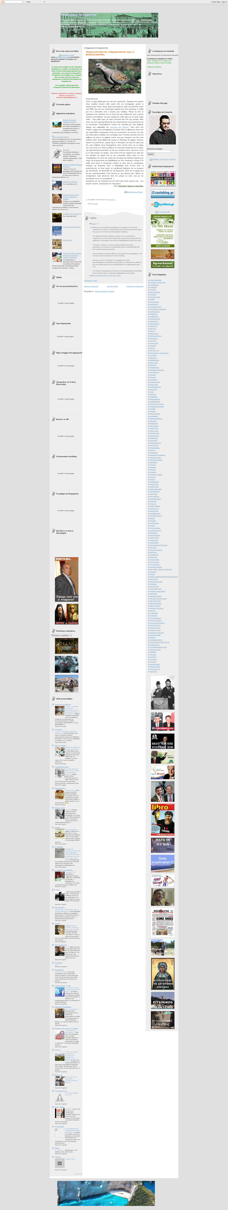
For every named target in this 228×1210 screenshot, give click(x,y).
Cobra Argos (154, 343)
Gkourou (153, 377)
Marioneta (153, 421)
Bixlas (57, 1148)
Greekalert (153, 380)
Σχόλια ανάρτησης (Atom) (104, 291)
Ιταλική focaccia (70, 790)
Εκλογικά (153, 572)
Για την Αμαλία (154, 562)
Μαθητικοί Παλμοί (155, 596)
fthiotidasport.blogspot (157, 370)
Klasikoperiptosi (155, 399)
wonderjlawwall (155, 535)
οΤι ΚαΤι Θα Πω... (156, 625)
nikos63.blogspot (155, 443)
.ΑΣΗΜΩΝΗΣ (154, 285)
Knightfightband (155, 401)
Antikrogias (153, 314)
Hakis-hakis (154, 384)
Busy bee (153, 341)
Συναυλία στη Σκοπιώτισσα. (72, 227)
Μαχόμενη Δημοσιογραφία (158, 598)
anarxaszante (154, 302)
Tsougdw (153, 521)
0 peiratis (153, 289)
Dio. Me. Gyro (154, 350)
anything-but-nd (155, 319)
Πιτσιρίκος (58, 963)
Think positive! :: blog (62, 986)
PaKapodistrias (155, 448)
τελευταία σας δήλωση (119, 127)
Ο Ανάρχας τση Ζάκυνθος (64, 870)
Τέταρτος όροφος (155, 649)
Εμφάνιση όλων (78, 1173)
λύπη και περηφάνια (71, 829)
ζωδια (57, 964)
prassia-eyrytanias (156, 474)
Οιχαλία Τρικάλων (156, 620)
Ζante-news (154, 579)
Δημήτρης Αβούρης (156, 567)
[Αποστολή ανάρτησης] (116, 199)
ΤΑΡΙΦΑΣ (153, 652)
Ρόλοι (67, 947)
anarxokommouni (155, 307)
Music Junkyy (60, 1107)
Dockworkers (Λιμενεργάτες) (159, 353)
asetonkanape (154, 324)
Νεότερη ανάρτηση (91, 286)
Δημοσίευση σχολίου (90, 280)
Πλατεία (57, 1157)
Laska (94, 224)
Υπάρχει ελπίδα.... (70, 1159)
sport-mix (153, 504)
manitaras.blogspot (156, 418)
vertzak (57, 827)
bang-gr (152, 331)
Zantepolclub (154, 542)
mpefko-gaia (154, 428)
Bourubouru (154, 338)
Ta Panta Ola (154, 508)
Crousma (153, 345)
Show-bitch (153, 494)
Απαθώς (68, 810)
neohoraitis (153, 440)
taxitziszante (154, 511)
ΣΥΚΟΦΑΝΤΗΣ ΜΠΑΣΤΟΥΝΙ (159, 642)
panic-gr (152, 450)
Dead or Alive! (67, 240)
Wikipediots (153, 533)
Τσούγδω (153, 662)
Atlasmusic (153, 326)
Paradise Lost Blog (156, 460)
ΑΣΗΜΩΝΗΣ (154, 555)
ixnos (152, 392)
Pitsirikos (153, 469)
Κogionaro (153, 584)
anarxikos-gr (154, 304)
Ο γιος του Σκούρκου (71, 1009)
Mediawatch (154, 423)
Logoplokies (154, 416)
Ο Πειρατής (153, 615)
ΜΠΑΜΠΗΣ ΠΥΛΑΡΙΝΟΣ (63, 1007)
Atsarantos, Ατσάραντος (79, 15)
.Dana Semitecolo (155, 280)
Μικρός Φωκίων (155, 606)
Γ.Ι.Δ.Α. (57, 890)
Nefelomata (153, 438)
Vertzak (152, 525)
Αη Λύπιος (153, 547)
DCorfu (152, 348)
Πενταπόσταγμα (155, 628)
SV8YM (57, 924)
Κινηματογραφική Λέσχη (157, 591)
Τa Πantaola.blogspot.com (158, 647)
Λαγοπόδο (153, 594)
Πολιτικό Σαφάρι (155, 635)
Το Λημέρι (153, 657)
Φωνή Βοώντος (155, 669)
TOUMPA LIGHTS (156, 516)
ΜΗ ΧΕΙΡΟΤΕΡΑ (155, 601)
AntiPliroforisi (154, 316)
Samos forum (154, 486)
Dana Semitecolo (61, 945)
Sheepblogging (155, 491)
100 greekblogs (155, 292)
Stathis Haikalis (155, 506)
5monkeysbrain (155, 297)
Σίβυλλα (152, 637)
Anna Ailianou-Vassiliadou (158, 309)
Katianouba (153, 397)
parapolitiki (153, 462)
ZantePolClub (60, 907)
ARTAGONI (154, 321)
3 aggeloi (153, 294)
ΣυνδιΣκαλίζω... (155, 645)
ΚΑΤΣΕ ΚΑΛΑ (154, 586)
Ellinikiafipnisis (154, 360)
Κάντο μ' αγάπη (60, 745)
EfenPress (153, 358)
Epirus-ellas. (154, 363)
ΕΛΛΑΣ (152, 574)
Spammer (153, 501)
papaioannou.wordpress (158, 455)
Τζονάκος (153, 654)
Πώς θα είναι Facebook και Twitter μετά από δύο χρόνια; (72, 989)
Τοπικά (95, 203)
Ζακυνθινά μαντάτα (156, 581)
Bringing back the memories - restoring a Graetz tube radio (72, 927)
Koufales (153, 409)
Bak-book (153, 328)
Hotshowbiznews (155, 387)
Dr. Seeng (153, 355)
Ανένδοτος (153, 552)
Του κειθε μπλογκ (61, 1091)
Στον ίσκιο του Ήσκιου (63, 704)
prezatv (152, 479)
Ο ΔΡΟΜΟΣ (59, 847)
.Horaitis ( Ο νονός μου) (157, 282)
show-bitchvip (154, 496)
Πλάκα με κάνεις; (155, 630)
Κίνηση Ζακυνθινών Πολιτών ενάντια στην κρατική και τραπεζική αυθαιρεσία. (72, 255)
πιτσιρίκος (58, 729)
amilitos (152, 299)
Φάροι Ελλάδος (155, 664)
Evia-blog (153, 365)
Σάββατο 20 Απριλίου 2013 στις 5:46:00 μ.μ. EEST (105, 275)
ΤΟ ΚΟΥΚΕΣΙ (59, 1127)
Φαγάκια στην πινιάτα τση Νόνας (66, 1028)
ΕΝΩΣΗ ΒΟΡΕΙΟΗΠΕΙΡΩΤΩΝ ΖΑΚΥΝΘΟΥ (164, 577)
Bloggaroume (154, 333)
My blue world (60, 808)
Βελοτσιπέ (58, 1075)
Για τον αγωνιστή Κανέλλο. (60, 137)
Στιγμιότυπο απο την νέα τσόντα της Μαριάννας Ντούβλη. (71, 197)
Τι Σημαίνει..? (69, 872)
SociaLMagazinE (155, 499)
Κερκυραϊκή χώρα (156, 589)
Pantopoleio (154, 453)
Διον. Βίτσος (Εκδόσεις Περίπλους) (161, 569)
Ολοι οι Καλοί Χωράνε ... (158, 623)
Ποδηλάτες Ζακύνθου (157, 633)
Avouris (57, 1050)
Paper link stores (155, 457)
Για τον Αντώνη (155, 564)
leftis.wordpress (155, 414)
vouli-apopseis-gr (155, 530)
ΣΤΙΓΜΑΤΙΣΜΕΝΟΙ (156, 640)
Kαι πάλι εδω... (59, 1150)
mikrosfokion (154, 426)
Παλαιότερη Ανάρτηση (135, 286)
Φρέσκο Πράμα (155, 666)
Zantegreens (59, 970)
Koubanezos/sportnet (157, 406)
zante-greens (154, 538)
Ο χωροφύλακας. (155, 618)
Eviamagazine (154, 367)
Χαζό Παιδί (153, 671)
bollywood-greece (156, 336)
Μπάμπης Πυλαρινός (157, 608)
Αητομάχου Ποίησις (156, 550)
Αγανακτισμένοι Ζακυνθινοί (158, 545)
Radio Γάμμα (154, 484)
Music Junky (154, 431)
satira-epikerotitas (156, 489)
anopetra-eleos (155, 311)
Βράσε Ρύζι (153, 557)
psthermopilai (154, 482)
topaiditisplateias (155, 513)
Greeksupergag (155, 382)
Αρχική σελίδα (112, 286)
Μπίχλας (153, 611)
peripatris (153, 467)
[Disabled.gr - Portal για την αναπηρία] (162, 159)
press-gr (153, 477)
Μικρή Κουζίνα (60, 788)
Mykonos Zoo (154, 436)
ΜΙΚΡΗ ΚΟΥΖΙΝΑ (155, 603)
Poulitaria (153, 472)
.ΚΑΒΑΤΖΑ (153, 287)
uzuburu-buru (154, 523)
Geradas (153, 375)
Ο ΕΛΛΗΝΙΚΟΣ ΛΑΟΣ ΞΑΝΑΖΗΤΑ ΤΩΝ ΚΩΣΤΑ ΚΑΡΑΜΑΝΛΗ (72, 1130)
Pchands (153, 465)
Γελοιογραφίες (154, 559)
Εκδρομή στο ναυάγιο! (70, 182)
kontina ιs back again (157, 404)
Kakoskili (153, 394)
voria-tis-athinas (155, 528)
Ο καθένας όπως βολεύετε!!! (72, 214)
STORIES (68, 1109)
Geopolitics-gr (154, 372)
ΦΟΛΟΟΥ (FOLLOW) (62, 57)
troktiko (152, 518)
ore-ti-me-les (154, 445)
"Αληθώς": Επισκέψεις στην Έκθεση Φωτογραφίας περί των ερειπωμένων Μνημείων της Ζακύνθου (72, 710)
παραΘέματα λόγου (62, 767)
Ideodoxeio (153, 389)
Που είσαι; (66, 150)
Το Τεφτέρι (153, 659)
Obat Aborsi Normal (61, 972)
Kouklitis (152, 411)
